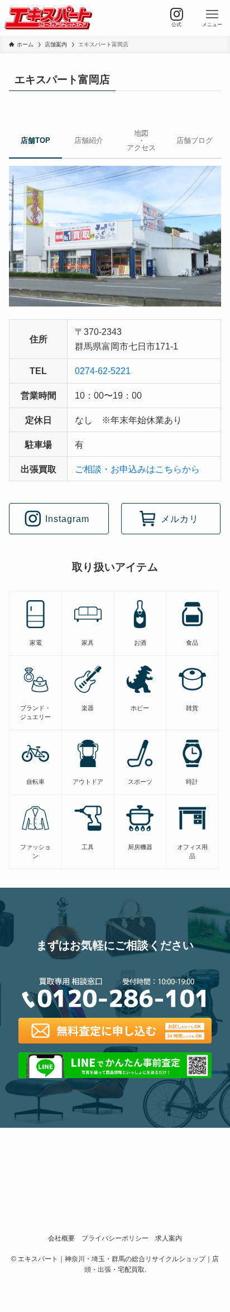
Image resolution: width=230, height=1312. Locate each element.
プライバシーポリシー (115, 1238)
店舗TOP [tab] (35, 140)
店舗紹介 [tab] (88, 140)
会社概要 (61, 1238)
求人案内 (168, 1238)
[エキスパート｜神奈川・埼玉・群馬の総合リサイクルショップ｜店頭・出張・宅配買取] (48, 18)
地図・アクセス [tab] (141, 140)
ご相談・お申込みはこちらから (137, 469)
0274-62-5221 (103, 371)
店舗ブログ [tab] (194, 140)
